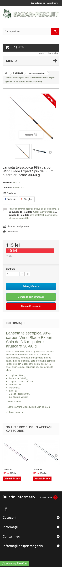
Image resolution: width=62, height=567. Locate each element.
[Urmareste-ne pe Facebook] (6, 509)
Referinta (7, 182)
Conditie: (7, 187)
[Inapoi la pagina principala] (6, 73)
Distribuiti (11, 199)
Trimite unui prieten (18, 226)
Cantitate (10, 269)
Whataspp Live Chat (16, 563)
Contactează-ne (38, 3)
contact (41, 53)
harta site (53, 53)
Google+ (27, 199)
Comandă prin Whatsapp (31, 297)
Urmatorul (50, 152)
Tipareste (13, 231)
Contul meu (11, 536)
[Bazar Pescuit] (31, 14)
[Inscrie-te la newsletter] (55, 497)
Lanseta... (8, 469)
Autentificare (52, 3)
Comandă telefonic (31, 306)
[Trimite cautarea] (55, 31)
